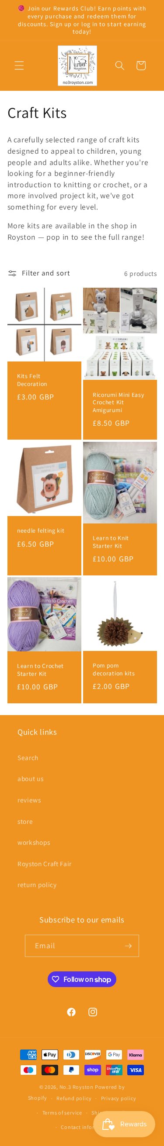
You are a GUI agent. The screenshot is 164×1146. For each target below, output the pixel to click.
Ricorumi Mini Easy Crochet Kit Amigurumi (118, 402)
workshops (33, 842)
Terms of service (62, 1112)
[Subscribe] (128, 946)
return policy (37, 884)
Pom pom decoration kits (114, 669)
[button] (19, 65)
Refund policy (73, 1098)
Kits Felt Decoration (32, 380)
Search (27, 757)
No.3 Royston (76, 1087)
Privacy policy (118, 1098)
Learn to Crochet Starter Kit (40, 670)
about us (30, 778)
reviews (29, 799)
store (25, 821)
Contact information (86, 1127)
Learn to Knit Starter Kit (111, 542)
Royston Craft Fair (44, 863)
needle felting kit (40, 530)
